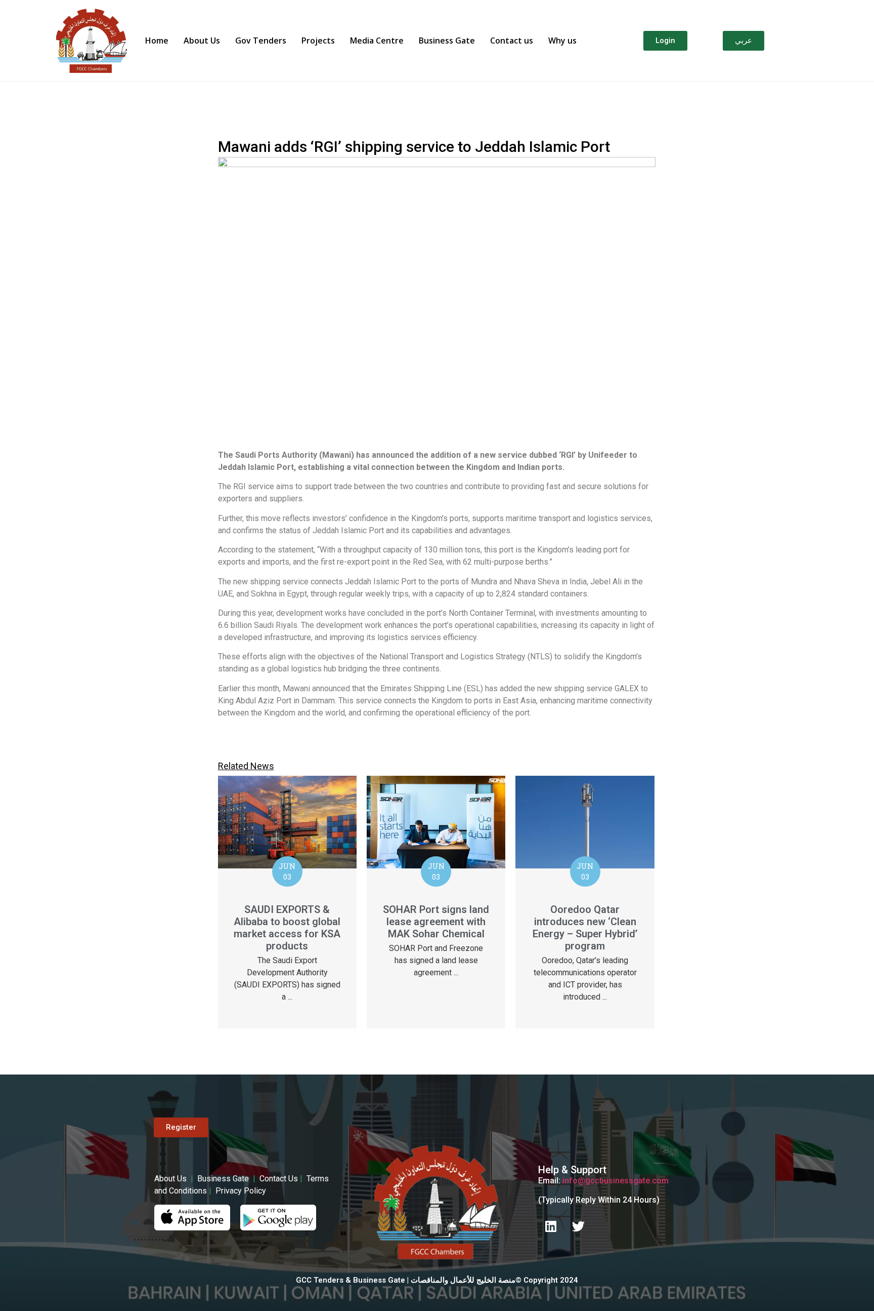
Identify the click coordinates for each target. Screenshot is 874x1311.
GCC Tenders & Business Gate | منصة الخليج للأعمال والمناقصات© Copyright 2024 (437, 1280)
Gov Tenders (260, 40)
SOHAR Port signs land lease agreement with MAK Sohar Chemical (436, 921)
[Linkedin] (550, 1226)
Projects (318, 40)
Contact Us (278, 1178)
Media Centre (377, 40)
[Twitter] (578, 1226)
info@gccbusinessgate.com (615, 1180)
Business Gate (447, 40)
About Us (202, 40)
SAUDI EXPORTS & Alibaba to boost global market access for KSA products (287, 927)
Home (156, 40)
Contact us (511, 40)
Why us (562, 40)
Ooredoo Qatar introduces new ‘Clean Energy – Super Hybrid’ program (585, 927)
